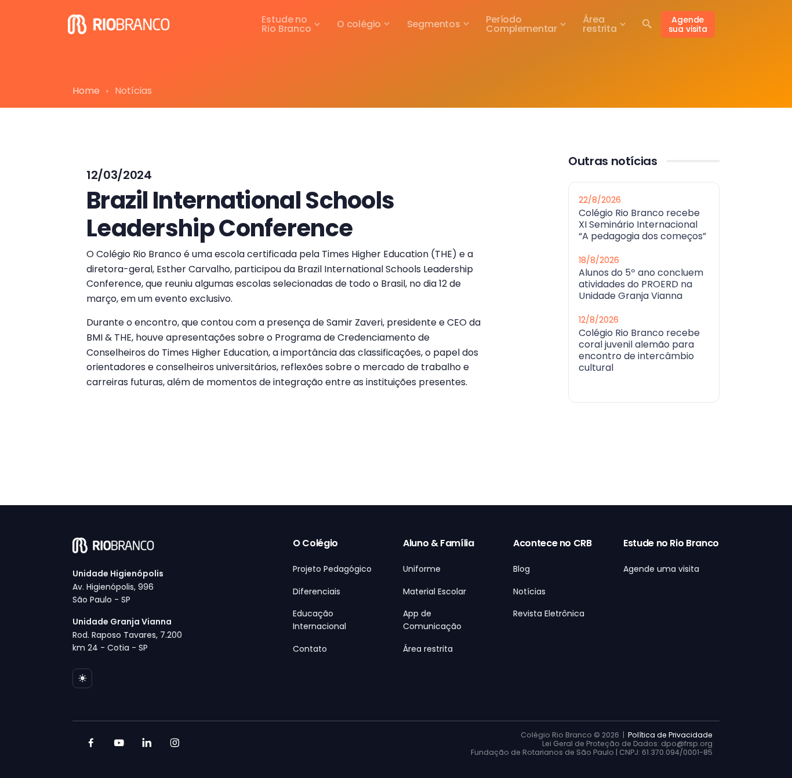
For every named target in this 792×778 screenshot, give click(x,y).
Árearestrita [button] (600, 24)
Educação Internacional (319, 620)
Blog (521, 569)
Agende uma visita (661, 569)
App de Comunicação (432, 620)
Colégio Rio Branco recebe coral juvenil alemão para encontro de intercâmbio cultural (639, 350)
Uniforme (422, 569)
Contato (310, 649)
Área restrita (428, 649)
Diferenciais (316, 591)
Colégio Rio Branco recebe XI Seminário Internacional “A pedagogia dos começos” (642, 224)
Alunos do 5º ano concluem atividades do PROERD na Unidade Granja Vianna (641, 284)
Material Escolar (434, 591)
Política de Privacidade (670, 735)
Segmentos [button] (433, 24)
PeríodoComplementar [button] (521, 24)
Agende (688, 24)
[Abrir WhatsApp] (763, 748)
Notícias (529, 591)
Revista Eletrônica (548, 613)
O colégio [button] (359, 24)
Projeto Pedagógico (332, 569)
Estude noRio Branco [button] (286, 24)
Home (86, 90)
